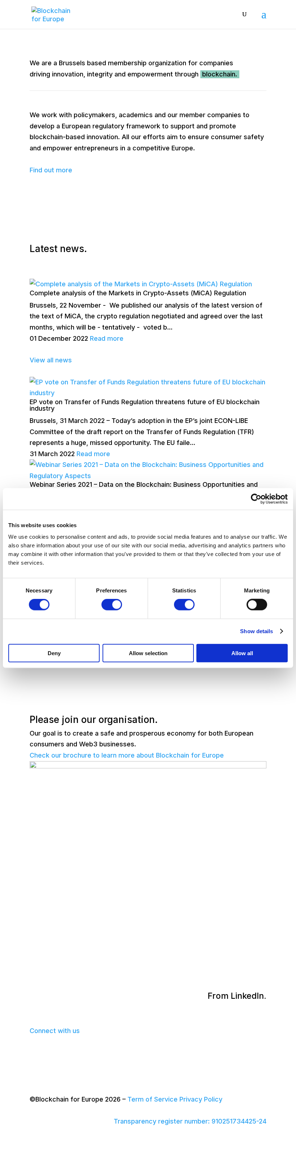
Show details (256, 631)
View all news (51, 360)
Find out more (51, 170)
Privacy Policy (200, 1099)
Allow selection (148, 653)
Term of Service (152, 1099)
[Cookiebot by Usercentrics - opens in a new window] (256, 499)
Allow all (242, 653)
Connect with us (55, 1030)
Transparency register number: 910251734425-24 (190, 1121)
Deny (54, 653)
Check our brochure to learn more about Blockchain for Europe (127, 755)
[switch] (111, 604)
